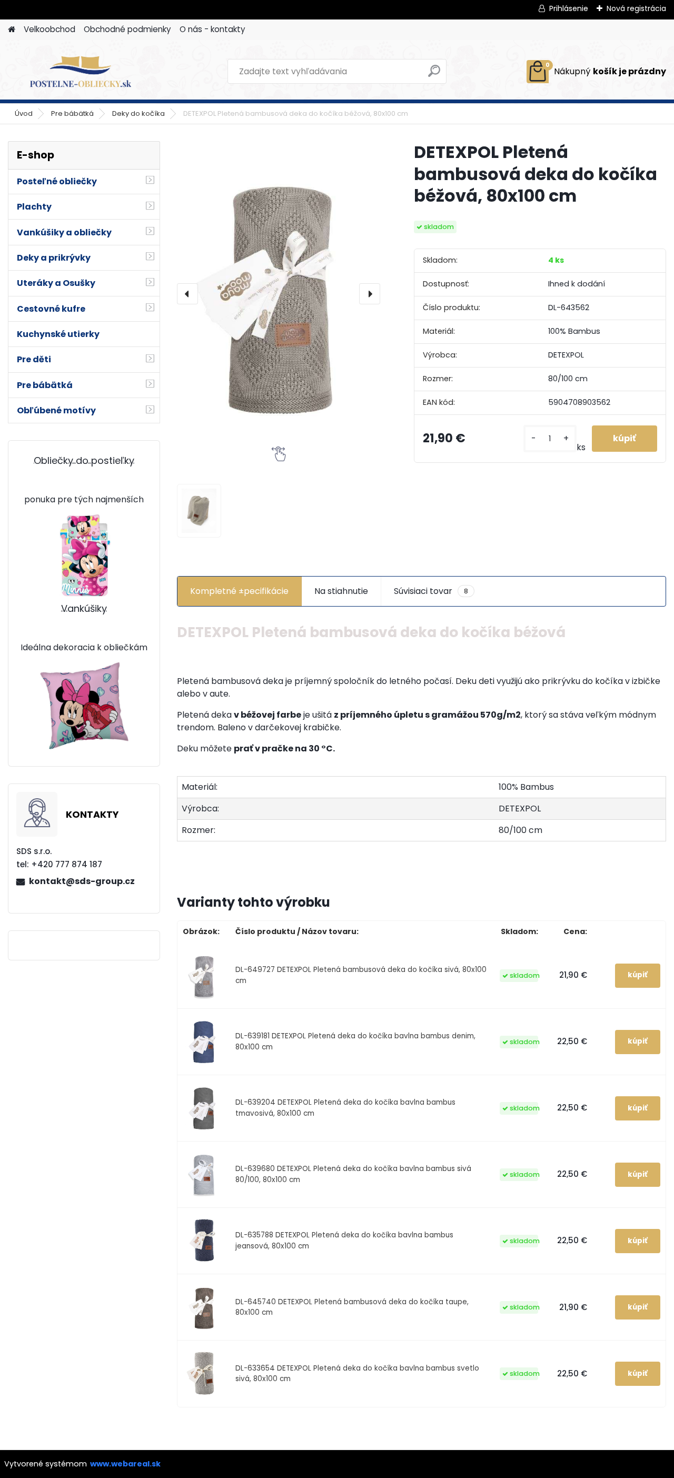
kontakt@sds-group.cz (82, 881)
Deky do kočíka (138, 113)
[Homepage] (11, 29)
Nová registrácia (636, 8)
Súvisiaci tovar (431, 591)
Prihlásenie (568, 8)
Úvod (24, 113)
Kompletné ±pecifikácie (239, 591)
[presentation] (187, 293)
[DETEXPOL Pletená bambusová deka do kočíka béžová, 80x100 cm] (278, 293)
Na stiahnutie (341, 591)
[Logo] (80, 71)
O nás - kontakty (212, 29)
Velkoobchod (49, 29)
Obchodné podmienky (127, 29)
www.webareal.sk (125, 1464)
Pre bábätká (72, 113)
